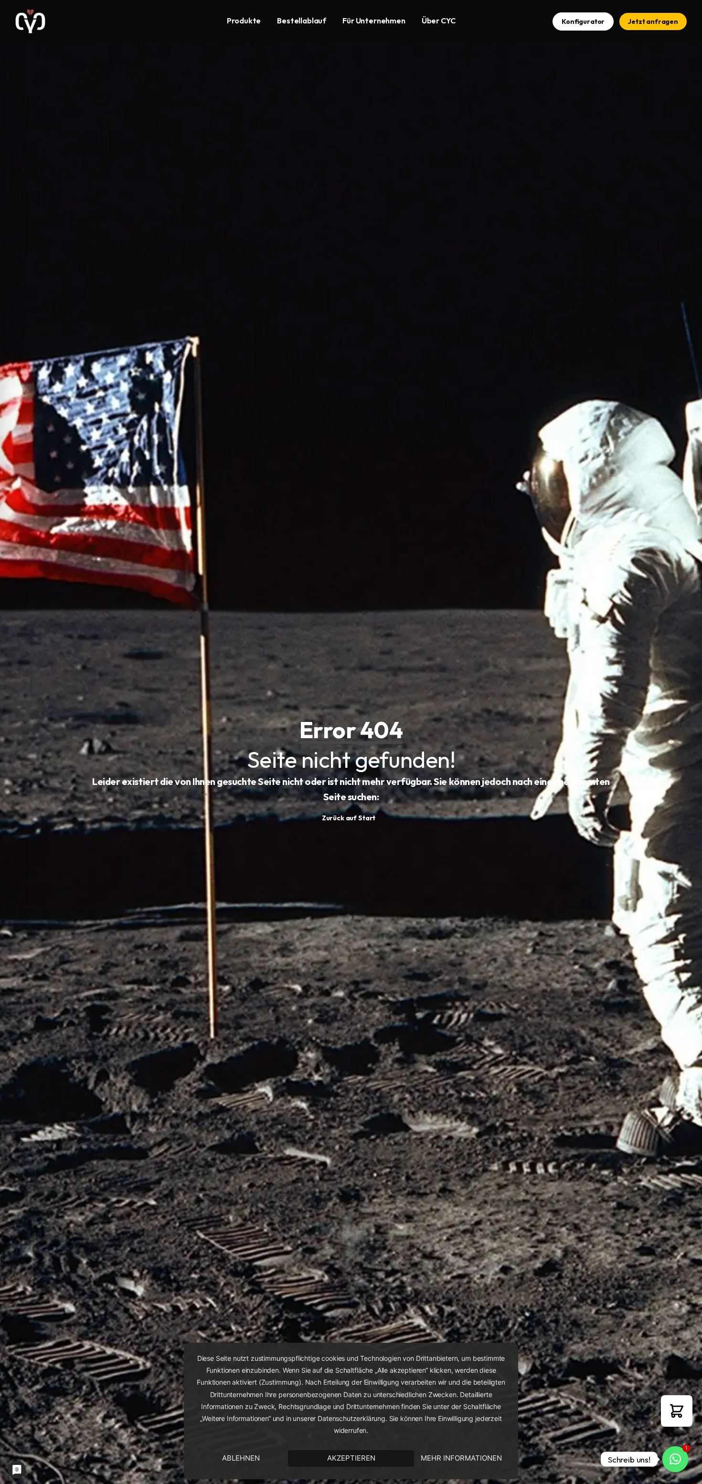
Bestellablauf (301, 20)
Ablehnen (241, 1458)
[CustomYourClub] (30, 21)
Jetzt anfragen (653, 21)
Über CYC (439, 20)
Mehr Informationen (461, 1458)
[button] (676, 1411)
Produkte (244, 20)
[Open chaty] (675, 1459)
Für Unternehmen (373, 20)
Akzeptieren (351, 1458)
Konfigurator (583, 21)
